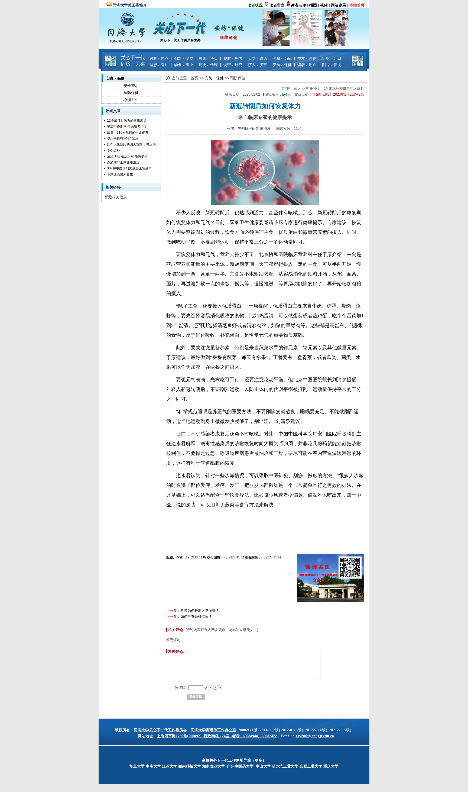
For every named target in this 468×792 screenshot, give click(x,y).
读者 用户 (306, 65)
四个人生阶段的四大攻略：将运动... (132, 144)
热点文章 (113, 111)
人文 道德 (257, 58)
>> (202, 78)
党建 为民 (282, 58)
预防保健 (131, 92)
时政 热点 (159, 58)
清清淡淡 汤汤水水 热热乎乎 (127, 156)
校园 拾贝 (208, 58)
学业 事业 (183, 65)
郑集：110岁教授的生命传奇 (127, 132)
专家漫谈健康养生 (120, 174)
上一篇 (171, 611)
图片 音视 (331, 65)
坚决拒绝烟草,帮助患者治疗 (127, 126)
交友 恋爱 (306, 58)
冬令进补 (113, 150)
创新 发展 (183, 58)
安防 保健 (282, 65)
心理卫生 (131, 100)
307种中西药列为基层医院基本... (130, 168)
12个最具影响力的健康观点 (127, 120)
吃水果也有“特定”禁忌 (122, 138)
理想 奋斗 (159, 65)
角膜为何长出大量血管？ (199, 611)
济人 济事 (257, 65)
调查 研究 (232, 65)
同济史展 (338, 5)
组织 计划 (331, 58)
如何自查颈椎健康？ (196, 617)
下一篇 (171, 617)
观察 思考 (232, 58)
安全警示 (131, 85)
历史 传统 (208, 65)
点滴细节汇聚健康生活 (123, 162)
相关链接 (113, 187)
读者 (273, 5)
